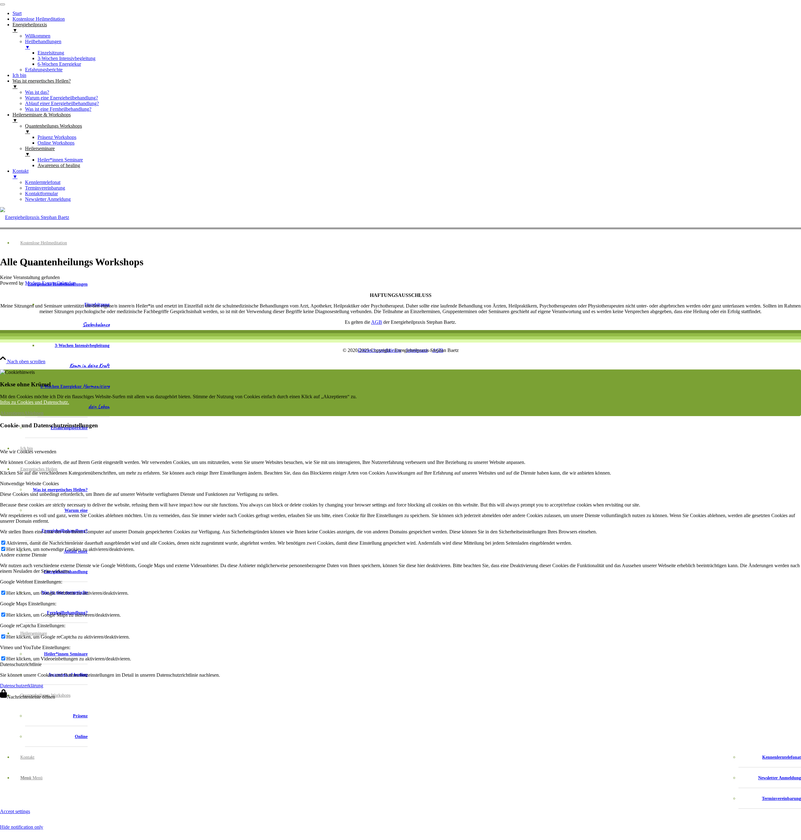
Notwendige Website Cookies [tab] (29, 483)
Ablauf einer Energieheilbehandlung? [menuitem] (62, 103)
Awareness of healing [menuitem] (59, 165)
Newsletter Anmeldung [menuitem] (48, 199)
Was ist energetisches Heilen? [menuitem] (42, 83)
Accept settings (15, 811)
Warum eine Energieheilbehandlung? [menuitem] (61, 97)
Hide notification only (21, 827)
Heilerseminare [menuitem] (40, 151)
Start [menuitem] (17, 13)
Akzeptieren (12, 413)
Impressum (417, 350)
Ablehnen (33, 413)
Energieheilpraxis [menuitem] (30, 27)
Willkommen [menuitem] (37, 35)
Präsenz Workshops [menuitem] (57, 137)
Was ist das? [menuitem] (37, 92)
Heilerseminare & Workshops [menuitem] (42, 117)
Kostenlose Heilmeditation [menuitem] (39, 19)
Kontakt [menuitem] (20, 173)
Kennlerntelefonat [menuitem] (42, 182)
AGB (376, 322)
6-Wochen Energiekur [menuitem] (59, 64)
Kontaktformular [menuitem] (41, 193)
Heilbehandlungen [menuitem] (43, 44)
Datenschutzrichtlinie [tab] (21, 664)
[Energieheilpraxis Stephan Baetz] (34, 217)
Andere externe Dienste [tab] (23, 554)
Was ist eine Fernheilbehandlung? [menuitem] (58, 109)
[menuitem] (56, 345)
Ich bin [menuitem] (19, 75)
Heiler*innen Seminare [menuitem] (60, 159)
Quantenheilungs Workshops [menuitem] (53, 128)
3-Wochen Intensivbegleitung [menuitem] (66, 58)
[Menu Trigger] (2, 4)
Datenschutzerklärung (379, 350)
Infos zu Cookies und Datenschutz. (34, 402)
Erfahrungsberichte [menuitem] (44, 69)
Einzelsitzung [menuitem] (51, 52)
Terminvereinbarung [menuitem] (45, 188)
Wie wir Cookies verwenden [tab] (28, 451)
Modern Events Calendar (49, 283)
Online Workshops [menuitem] (56, 142)
